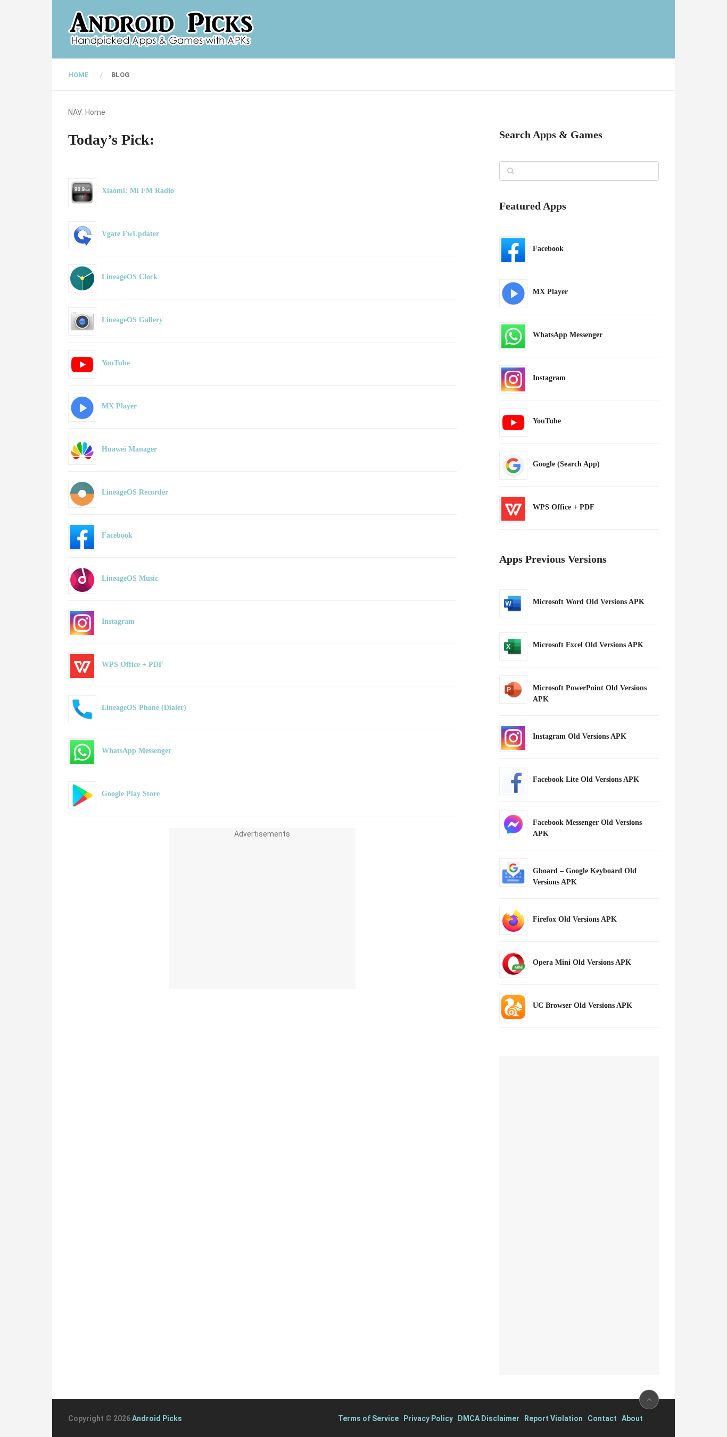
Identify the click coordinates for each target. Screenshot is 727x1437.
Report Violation (553, 1418)
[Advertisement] (262, 914)
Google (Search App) (566, 464)
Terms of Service (368, 1418)
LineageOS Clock (130, 277)
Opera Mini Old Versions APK (582, 962)
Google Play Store (131, 794)
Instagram (118, 621)
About (632, 1418)
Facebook (117, 535)
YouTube (116, 363)
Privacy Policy (428, 1418)
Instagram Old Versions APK (579, 736)
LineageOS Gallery (132, 320)
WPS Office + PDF (132, 665)
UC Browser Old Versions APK (582, 1005)
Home (78, 75)
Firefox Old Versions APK (575, 919)
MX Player (119, 406)
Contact (602, 1418)
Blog (120, 75)
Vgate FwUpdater (130, 234)
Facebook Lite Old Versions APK (586, 779)
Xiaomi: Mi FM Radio (138, 191)
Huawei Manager (129, 449)
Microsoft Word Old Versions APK (589, 602)
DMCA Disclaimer (488, 1418)
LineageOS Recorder (135, 492)
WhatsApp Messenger (136, 751)
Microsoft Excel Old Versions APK (588, 645)
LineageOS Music (130, 578)
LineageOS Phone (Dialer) (144, 708)
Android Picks (157, 1418)
